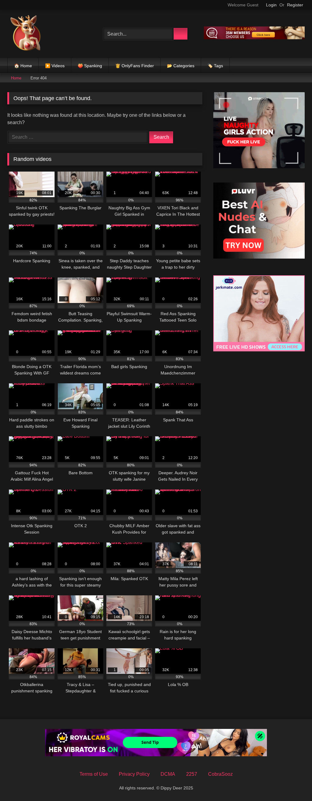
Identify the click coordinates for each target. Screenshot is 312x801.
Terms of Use (94, 774)
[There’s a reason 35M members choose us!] (254, 37)
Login (271, 4)
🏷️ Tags (215, 65)
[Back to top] (294, 783)
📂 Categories (180, 65)
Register (295, 4)
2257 (191, 774)
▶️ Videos (55, 65)
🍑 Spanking (90, 65)
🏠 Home (23, 65)
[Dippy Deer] (48, 34)
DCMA (168, 774)
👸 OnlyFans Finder (134, 65)
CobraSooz (220, 774)
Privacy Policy (134, 774)
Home (16, 78)
